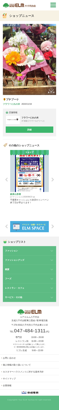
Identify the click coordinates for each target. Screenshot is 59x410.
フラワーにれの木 (11, 104)
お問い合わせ (9, 358)
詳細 (29, 129)
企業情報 (7, 385)
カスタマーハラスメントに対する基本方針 (23, 371)
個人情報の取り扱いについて (17, 365)
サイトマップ (9, 378)
